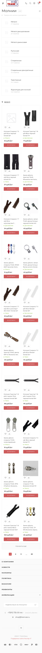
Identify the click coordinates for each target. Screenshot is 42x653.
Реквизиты (7, 589)
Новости (6, 567)
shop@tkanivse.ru (22, 617)
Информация (8, 595)
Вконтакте (21, 628)
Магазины (6, 573)
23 (32, 554)
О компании (8, 562)
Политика (6, 578)
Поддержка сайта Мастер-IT (21, 638)
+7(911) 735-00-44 (15, 613)
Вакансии (6, 584)
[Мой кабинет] (34, 3)
